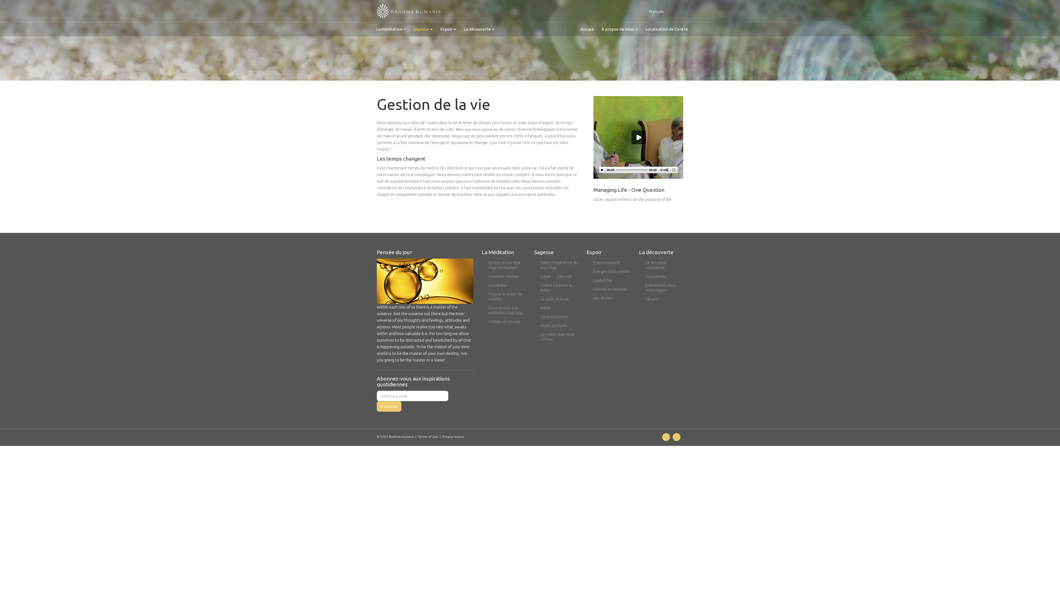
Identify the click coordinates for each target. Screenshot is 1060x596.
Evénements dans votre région (660, 287)
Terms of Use (428, 436)
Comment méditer (503, 276)
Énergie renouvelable (611, 271)
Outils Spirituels (553, 325)
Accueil (587, 29)
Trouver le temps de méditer (505, 296)
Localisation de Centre (666, 29)
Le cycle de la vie (554, 299)
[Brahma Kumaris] (408, 11)
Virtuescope (656, 276)
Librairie (652, 299)
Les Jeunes (603, 298)
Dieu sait (564, 276)
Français (657, 11)
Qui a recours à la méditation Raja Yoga (505, 310)
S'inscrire (389, 406)
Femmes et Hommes (610, 289)
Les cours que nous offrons (557, 337)
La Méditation (389, 29)
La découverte (478, 29)
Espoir (446, 29)
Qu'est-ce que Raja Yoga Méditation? (504, 265)
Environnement (606, 262)
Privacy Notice (453, 436)
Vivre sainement (554, 317)
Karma (545, 308)
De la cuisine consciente (656, 265)
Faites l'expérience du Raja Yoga (558, 265)
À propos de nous (618, 29)
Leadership (602, 280)
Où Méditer (498, 285)
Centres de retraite (504, 322)
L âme (545, 276)
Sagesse (422, 29)
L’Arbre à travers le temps (556, 287)
